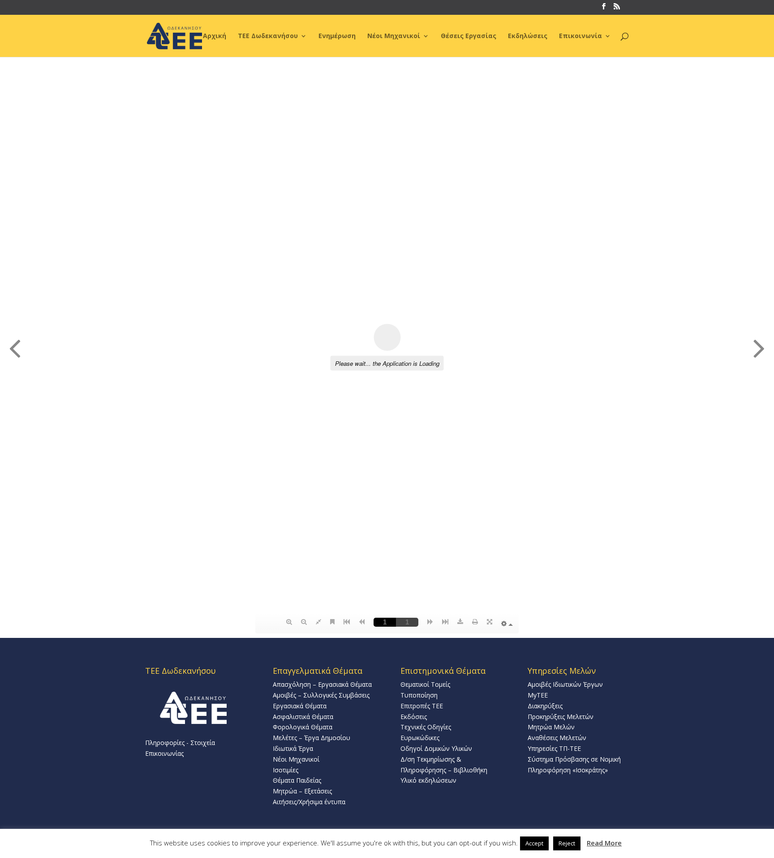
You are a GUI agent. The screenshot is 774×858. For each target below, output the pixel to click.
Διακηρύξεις (545, 706)
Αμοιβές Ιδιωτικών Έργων (565, 684)
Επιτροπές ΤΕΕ (421, 706)
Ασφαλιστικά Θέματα (303, 716)
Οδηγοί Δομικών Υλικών (436, 748)
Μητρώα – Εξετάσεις (302, 791)
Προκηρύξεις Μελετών (560, 716)
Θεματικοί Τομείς (425, 684)
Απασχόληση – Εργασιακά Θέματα (322, 684)
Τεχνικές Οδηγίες (425, 727)
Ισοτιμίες (285, 770)
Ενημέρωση (337, 36)
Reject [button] (567, 843)
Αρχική (214, 36)
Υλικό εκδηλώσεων (428, 780)
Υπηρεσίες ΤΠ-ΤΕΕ (554, 748)
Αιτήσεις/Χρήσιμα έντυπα (309, 801)
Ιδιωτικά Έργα (293, 748)
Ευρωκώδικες (419, 737)
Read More (604, 842)
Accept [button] (534, 843)
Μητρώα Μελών (551, 727)
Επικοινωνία (580, 36)
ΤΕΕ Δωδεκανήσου (268, 36)
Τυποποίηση (419, 695)
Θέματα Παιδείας (297, 780)
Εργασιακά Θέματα (300, 706)
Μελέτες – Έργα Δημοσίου (311, 737)
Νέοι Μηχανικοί (393, 36)
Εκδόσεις (413, 716)
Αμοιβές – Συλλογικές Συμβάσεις (321, 695)
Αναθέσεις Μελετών (557, 737)
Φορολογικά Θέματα (302, 727)
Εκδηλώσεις (527, 36)
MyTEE (538, 695)
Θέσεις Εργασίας (468, 36)
